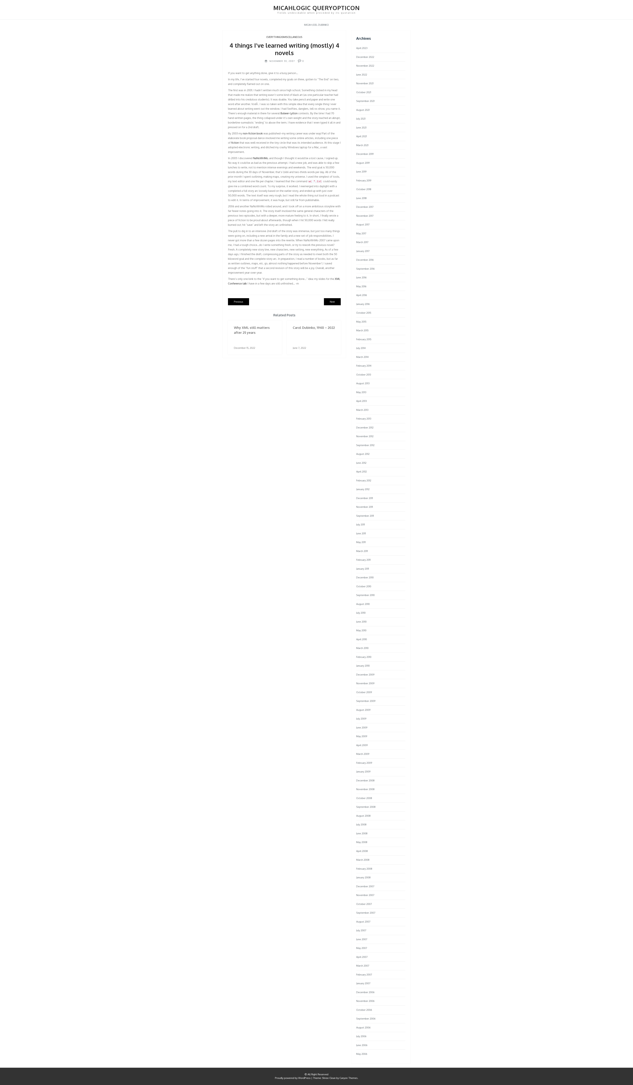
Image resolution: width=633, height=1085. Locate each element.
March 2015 (362, 330)
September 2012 (365, 445)
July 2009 (361, 718)
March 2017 (362, 242)
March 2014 (362, 357)
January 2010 (363, 665)
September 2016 (365, 268)
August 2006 (363, 1027)
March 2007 (362, 965)
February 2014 (363, 365)
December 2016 (365, 259)
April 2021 (361, 136)
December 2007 (365, 886)
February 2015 (363, 339)
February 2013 (363, 418)
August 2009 (363, 709)
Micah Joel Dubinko (316, 24)
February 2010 (363, 657)
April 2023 (361, 48)
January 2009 (363, 771)
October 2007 (364, 904)
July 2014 (361, 348)
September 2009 (366, 701)
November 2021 (365, 83)
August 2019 (363, 162)
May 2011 (361, 542)
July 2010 (361, 612)
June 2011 (361, 533)
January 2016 (363, 304)
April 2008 (362, 851)
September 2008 (366, 806)
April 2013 (361, 401)
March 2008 (362, 859)
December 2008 (365, 780)
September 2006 (366, 1018)
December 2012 (365, 427)
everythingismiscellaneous (284, 37)
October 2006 (364, 1009)
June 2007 (361, 939)
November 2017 (365, 215)
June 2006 (361, 1045)
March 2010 (362, 648)
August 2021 (363, 109)
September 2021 (365, 101)
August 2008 (363, 815)
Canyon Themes (349, 1078)
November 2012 (365, 436)
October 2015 (363, 312)
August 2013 (363, 383)
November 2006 (365, 1001)
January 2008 (363, 877)
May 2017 (361, 233)
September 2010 (365, 595)
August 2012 (363, 454)
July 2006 (361, 1036)
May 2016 (361, 286)
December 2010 (365, 577)
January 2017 (363, 251)
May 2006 (361, 1053)
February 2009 (364, 762)
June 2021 (361, 127)
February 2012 (363, 480)
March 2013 (362, 409)
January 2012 (363, 489)
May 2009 (361, 736)
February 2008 (364, 868)
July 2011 (360, 524)
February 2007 (364, 974)
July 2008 (361, 824)
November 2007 (365, 895)
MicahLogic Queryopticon (316, 7)
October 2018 (363, 189)
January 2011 (362, 568)
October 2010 (363, 586)
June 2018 (361, 198)
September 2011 (365, 515)
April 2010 (361, 639)
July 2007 (361, 930)
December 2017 (365, 206)
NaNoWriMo (260, 158)
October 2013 (363, 374)
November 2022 (365, 65)
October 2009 (364, 692)
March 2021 (362, 145)
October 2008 (364, 798)
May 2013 (361, 392)
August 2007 (363, 921)
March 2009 (362, 753)
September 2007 (365, 912)
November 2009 (365, 683)
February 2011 (363, 559)
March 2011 (362, 551)
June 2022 (361, 74)
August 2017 (363, 224)
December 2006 (365, 992)
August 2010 (363, 604)
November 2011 (364, 506)
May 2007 (361, 948)
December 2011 (364, 498)
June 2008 (361, 833)
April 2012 (361, 471)
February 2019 (363, 180)
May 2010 (361, 630)
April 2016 (361, 295)
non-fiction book (253, 133)
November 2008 (365, 789)
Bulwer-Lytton (289, 113)
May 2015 (361, 321)
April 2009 (362, 745)
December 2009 (365, 674)
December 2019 (365, 154)
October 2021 (363, 92)
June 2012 (361, 462)
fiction (235, 142)
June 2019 (361, 171)
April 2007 (362, 957)
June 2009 (361, 727)
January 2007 (363, 983)
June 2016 (361, 277)
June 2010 (361, 621)
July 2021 (360, 118)
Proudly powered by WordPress (293, 1078)
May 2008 (361, 842)
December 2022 (365, 57)
